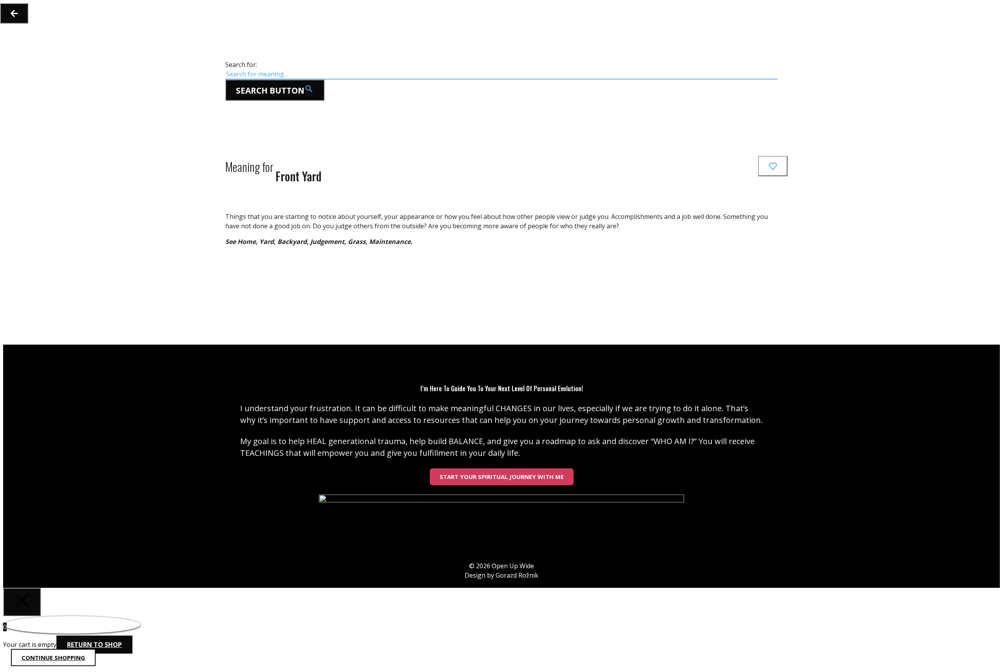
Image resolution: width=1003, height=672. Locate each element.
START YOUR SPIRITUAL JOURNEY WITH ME (502, 477)
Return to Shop (94, 644)
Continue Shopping (53, 657)
